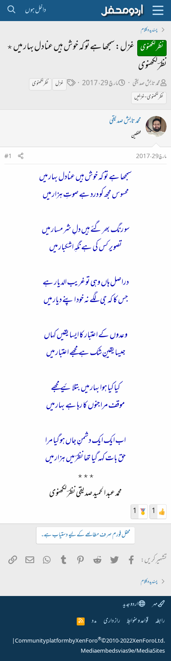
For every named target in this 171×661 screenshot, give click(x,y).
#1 (8, 157)
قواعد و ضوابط (137, 621)
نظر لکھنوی (40, 84)
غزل (59, 84)
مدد (94, 621)
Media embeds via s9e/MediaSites (123, 651)
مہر (155, 604)
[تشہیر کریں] (20, 157)
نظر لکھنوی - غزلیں (149, 97)
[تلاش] (11, 10)
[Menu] (157, 10)
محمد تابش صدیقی (146, 84)
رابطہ (160, 621)
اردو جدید (131, 604)
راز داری (111, 621)
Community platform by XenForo (90, 641)
